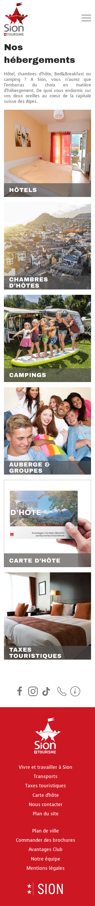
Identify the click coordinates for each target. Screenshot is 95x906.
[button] (86, 18)
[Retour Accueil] (16, 18)
